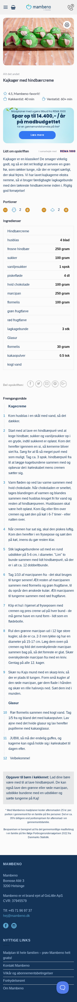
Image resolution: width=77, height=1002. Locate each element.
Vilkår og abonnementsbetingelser (28, 973)
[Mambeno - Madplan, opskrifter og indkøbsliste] (38, 7)
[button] (5, 7)
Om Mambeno (13, 988)
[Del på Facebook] (30, 384)
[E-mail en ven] (47, 384)
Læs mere (37, 135)
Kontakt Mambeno (16, 965)
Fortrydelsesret (14, 980)
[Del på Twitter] (38, 384)
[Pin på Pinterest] (55, 384)
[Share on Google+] (63, 384)
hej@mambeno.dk (16, 915)
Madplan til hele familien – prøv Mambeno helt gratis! (36, 955)
